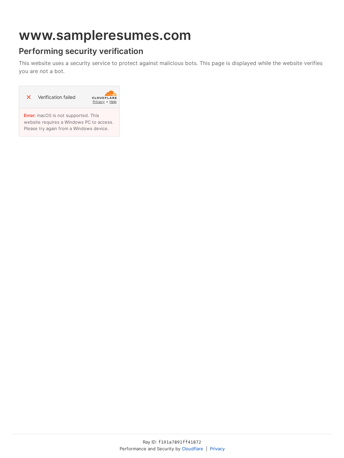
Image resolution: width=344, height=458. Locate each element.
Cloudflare (192, 448)
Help (113, 102)
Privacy (99, 102)
